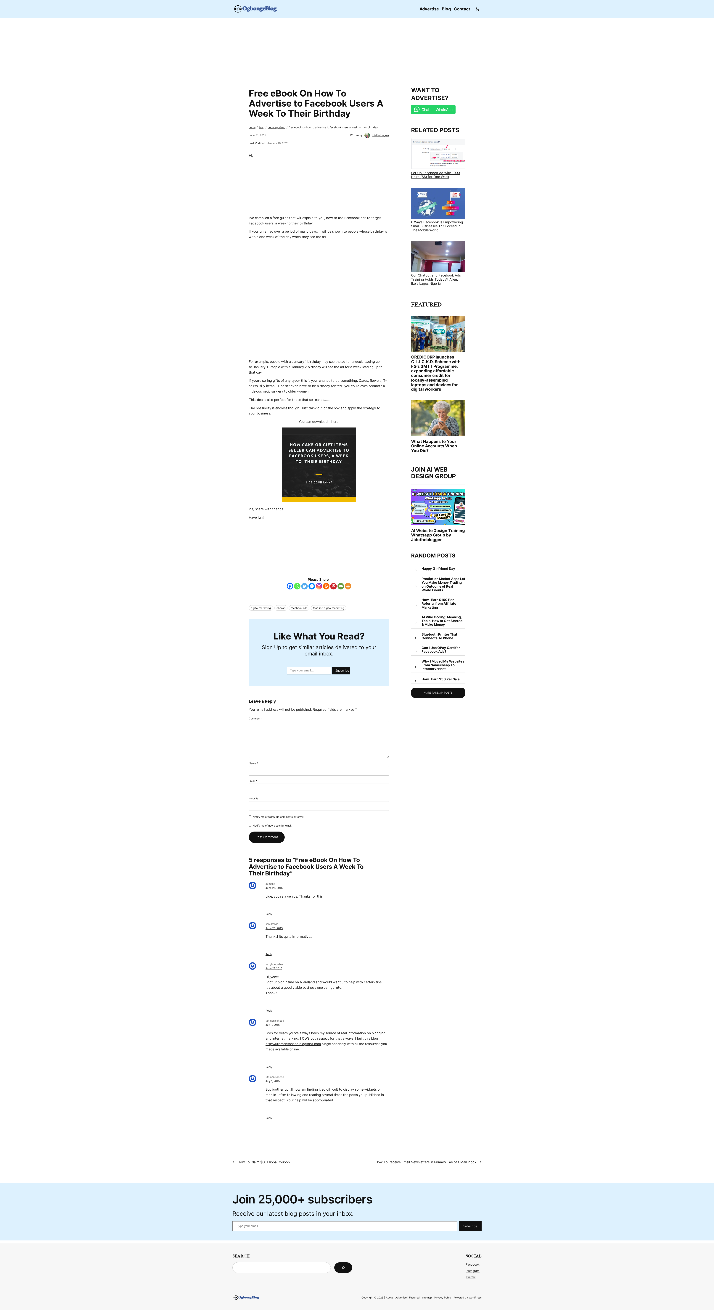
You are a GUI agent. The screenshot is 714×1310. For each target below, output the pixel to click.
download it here (325, 422)
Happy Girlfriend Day (438, 568)
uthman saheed (275, 1020)
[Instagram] (319, 586)
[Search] (343, 1267)
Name (253, 763)
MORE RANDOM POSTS (438, 692)
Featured (414, 1297)
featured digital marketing (328, 608)
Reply (269, 913)
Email (253, 780)
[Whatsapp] (297, 586)
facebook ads (299, 608)
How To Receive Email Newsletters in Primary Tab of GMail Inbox (425, 1162)
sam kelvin (272, 923)
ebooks (280, 608)
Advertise (401, 1297)
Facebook (473, 1264)
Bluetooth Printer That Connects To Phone (439, 636)
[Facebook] (290, 586)
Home (252, 127)
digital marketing (261, 608)
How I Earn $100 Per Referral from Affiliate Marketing (439, 603)
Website (253, 798)
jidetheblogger (380, 135)
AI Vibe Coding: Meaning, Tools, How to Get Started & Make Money (442, 621)
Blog (261, 127)
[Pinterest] (333, 586)
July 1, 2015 (273, 1024)
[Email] (340, 586)
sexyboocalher (274, 964)
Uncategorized (276, 127)
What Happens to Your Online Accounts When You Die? (434, 446)
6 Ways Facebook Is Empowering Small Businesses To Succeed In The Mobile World (437, 226)
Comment (255, 718)
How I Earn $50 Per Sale (441, 679)
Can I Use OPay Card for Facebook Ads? (441, 649)
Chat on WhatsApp (437, 109)
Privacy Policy (442, 1297)
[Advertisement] (357, 50)
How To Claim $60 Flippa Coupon (264, 1162)
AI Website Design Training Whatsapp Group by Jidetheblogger (438, 535)
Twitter (470, 1277)
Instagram (473, 1271)
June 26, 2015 (274, 887)
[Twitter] (304, 586)
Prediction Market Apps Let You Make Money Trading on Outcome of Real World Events (443, 584)
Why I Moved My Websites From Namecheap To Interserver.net (443, 665)
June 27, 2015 (274, 968)
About (389, 1297)
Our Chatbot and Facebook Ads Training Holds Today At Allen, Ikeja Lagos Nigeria (436, 279)
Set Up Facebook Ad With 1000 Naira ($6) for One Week (435, 175)
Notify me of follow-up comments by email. (278, 816)
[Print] (326, 586)
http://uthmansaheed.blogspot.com (293, 1044)
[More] (348, 586)
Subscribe (342, 670)
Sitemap (427, 1297)
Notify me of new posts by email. (272, 825)
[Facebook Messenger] (311, 586)
